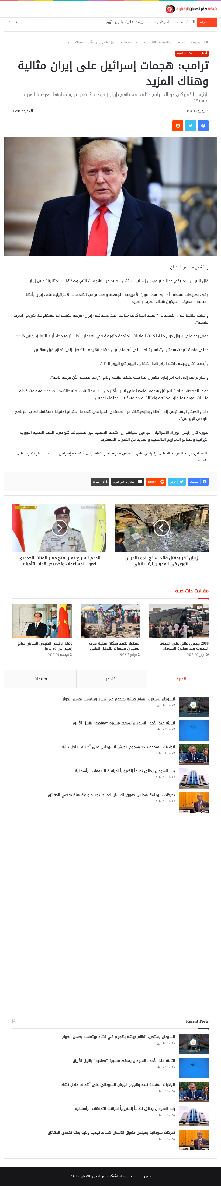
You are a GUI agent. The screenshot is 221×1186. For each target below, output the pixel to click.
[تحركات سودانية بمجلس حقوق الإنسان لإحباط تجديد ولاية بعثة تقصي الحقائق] (194, 802)
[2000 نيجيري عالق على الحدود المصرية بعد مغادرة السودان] (179, 621)
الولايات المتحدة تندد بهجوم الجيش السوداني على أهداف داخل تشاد (145, 22)
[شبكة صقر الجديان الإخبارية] (191, 9)
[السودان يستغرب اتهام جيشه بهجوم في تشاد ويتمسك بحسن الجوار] (194, 707)
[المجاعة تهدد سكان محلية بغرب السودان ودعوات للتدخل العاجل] (111, 621)
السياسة (184, 42)
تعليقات (40, 679)
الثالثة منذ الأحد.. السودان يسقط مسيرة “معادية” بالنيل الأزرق (124, 723)
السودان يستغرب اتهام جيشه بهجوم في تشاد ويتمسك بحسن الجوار (119, 699)
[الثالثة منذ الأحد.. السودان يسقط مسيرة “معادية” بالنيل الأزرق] (194, 730)
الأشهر (112, 679)
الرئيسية (199, 42)
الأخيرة (181, 679)
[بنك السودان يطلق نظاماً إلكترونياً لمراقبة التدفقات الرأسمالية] (194, 778)
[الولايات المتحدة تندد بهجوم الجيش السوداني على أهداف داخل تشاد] (194, 754)
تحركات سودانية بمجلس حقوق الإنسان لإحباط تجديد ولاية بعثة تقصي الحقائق (111, 795)
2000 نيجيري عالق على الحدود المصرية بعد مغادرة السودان (184, 646)
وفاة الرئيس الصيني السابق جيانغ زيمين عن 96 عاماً (44, 646)
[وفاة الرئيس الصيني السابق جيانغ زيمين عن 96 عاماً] (42, 621)
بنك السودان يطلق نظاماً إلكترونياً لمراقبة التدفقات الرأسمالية (125, 771)
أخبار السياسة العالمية (159, 42)
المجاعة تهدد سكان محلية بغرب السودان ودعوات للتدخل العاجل (114, 646)
